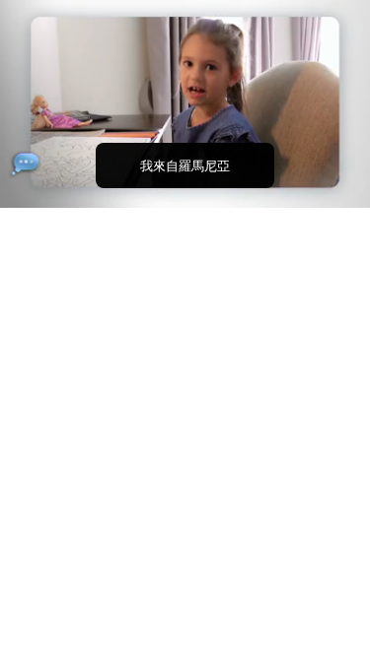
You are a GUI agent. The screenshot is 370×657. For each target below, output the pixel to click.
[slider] (185, 165)
